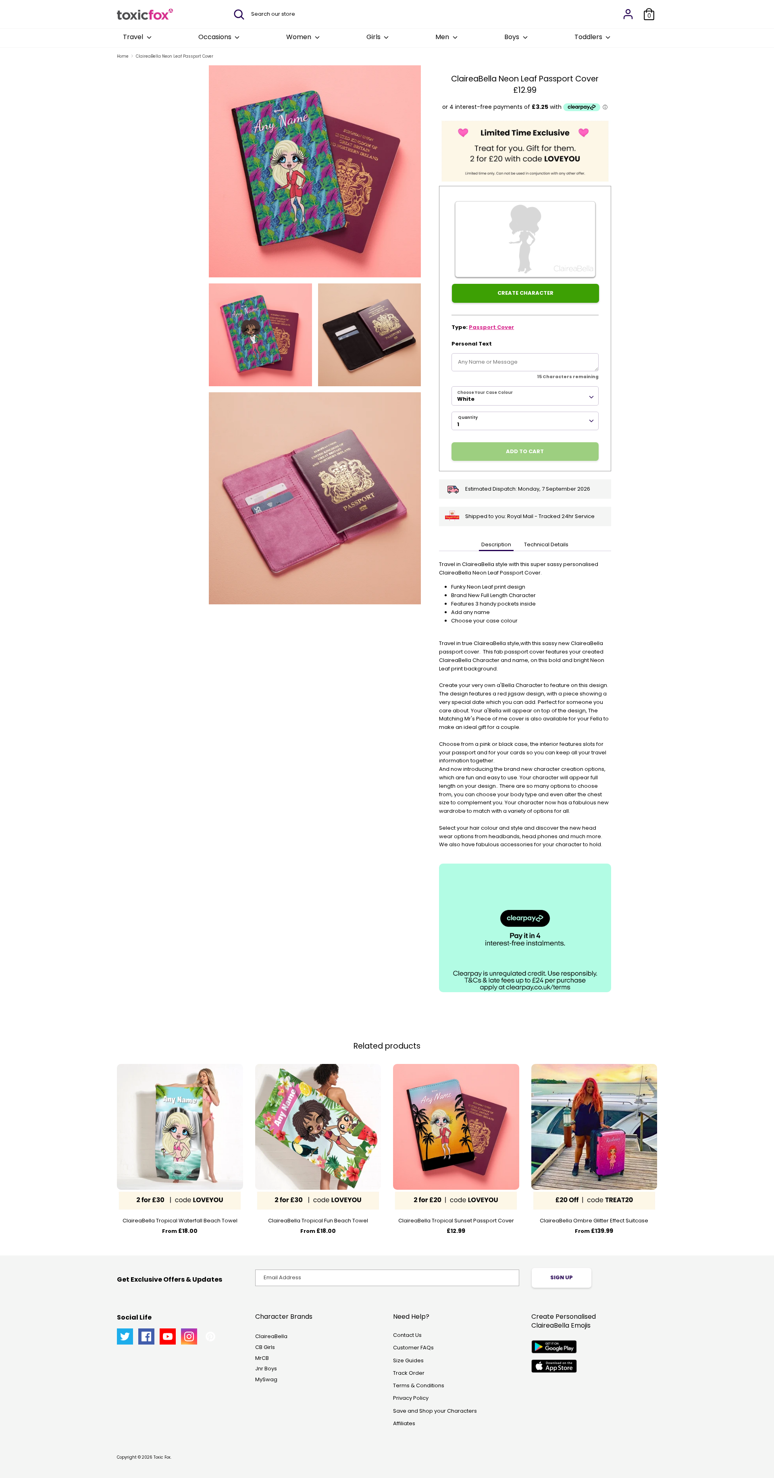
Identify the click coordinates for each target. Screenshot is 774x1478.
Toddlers (589, 37)
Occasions (215, 37)
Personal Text (472, 344)
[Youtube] (168, 1336)
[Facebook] (146, 1336)
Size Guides (408, 1360)
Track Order (408, 1373)
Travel (134, 37)
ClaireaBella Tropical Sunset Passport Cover (456, 1220)
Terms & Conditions (418, 1385)
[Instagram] (189, 1336)
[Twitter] (125, 1336)
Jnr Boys (266, 1368)
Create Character (525, 293)
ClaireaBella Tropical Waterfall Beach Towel (180, 1220)
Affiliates (404, 1423)
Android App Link (554, 1346)
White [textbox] (465, 399)
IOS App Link (554, 1366)
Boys (512, 37)
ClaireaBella (271, 1336)
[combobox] (525, 396)
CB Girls (265, 1347)
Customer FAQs (413, 1347)
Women (299, 37)
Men (443, 37)
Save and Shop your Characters (435, 1411)
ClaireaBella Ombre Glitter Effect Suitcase (594, 1220)
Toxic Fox (162, 1457)
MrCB (262, 1358)
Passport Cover (491, 327)
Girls (374, 37)
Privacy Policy (411, 1398)
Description (496, 544)
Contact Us (407, 1335)
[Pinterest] (210, 1336)
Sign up (561, 1277)
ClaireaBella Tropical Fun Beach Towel (318, 1220)
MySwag (266, 1379)
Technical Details (546, 544)
